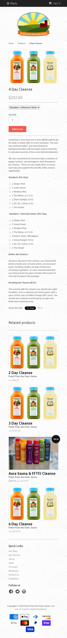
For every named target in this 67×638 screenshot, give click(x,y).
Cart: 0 (56, 3)
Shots (11, 563)
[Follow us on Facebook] (11, 593)
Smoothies (14, 579)
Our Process (14, 555)
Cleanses (13, 567)
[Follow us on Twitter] (18, 593)
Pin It (40, 308)
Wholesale (14, 571)
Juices (12, 559)
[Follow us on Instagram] (24, 593)
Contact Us (14, 575)
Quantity (12, 115)
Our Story (13, 551)
